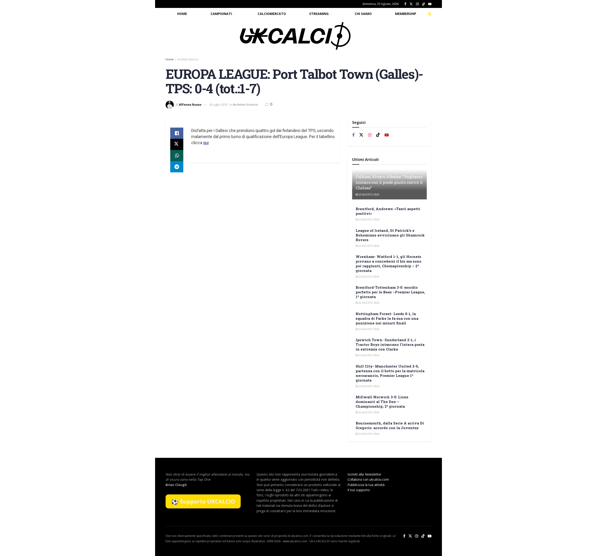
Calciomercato (272, 13)
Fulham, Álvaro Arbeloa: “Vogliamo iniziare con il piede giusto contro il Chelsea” (389, 182)
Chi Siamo (363, 13)
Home (182, 13)
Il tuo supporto (358, 490)
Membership (405, 13)
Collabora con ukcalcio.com (368, 479)
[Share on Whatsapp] (176, 155)
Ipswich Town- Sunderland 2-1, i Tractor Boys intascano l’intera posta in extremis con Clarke (390, 344)
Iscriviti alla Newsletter (364, 474)
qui (206, 142)
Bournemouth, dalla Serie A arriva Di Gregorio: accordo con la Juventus (390, 425)
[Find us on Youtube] (429, 4)
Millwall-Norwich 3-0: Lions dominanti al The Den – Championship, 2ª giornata (382, 402)
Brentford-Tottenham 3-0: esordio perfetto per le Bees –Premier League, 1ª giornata (390, 292)
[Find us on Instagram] (417, 4)
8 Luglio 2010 (218, 104)
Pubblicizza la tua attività (366, 485)
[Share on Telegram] (176, 166)
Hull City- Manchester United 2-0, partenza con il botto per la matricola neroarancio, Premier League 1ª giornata (390, 373)
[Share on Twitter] (176, 144)
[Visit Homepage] (295, 36)
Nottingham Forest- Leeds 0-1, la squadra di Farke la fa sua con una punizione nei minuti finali (387, 318)
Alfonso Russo (190, 104)
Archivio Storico (187, 59)
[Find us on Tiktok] (378, 135)
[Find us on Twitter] (411, 4)
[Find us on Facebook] (405, 4)
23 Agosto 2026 (368, 194)
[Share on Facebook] (176, 133)
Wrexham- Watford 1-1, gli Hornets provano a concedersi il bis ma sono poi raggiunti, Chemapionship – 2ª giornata (388, 263)
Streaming (319, 13)
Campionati (221, 13)
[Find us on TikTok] (423, 4)
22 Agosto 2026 (368, 276)
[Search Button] (429, 14)
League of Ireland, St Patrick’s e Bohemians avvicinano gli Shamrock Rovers (390, 235)
